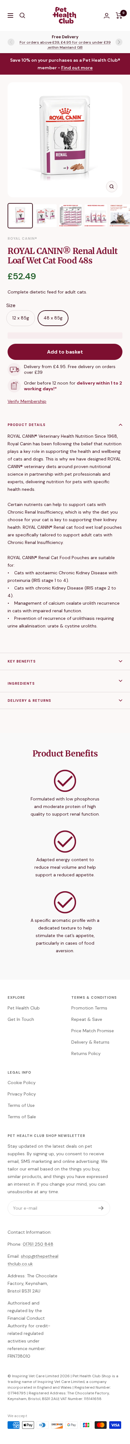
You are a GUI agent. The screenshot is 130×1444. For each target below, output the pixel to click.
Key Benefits (22, 661)
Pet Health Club (24, 1008)
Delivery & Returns (29, 700)
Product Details (26, 425)
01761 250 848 (38, 1244)
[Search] (22, 15)
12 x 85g (20, 318)
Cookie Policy (22, 1082)
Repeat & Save (86, 1019)
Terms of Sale (22, 1117)
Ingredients (21, 683)
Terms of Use (21, 1105)
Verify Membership (27, 401)
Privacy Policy (22, 1094)
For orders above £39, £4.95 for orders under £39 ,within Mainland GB (65, 45)
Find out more (77, 68)
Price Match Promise (92, 1031)
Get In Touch (21, 1019)
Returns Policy (86, 1053)
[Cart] (119, 15)
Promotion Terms (89, 1008)
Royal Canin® (22, 238)
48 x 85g (53, 318)
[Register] (101, 1208)
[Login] (106, 15)
